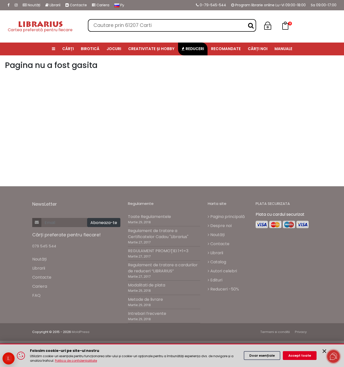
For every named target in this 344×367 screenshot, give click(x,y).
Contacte (78, 5)
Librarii (54, 5)
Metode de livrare (145, 299)
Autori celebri (223, 271)
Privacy (301, 331)
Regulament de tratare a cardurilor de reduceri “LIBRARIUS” (163, 268)
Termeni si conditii (275, 331)
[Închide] (324, 351)
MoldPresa (80, 331)
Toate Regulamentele (149, 216)
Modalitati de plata (146, 285)
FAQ (36, 295)
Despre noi (220, 226)
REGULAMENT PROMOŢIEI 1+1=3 (158, 251)
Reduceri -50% (224, 289)
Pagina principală (227, 216)
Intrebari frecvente (147, 313)
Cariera (102, 5)
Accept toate (299, 355)
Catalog (217, 262)
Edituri (215, 280)
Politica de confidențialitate (76, 360)
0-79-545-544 (212, 5)
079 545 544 (44, 246)
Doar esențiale (262, 355)
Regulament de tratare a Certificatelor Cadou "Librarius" (158, 234)
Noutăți (33, 5)
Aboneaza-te (103, 223)
